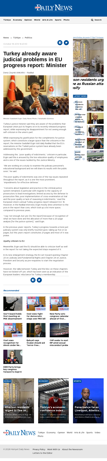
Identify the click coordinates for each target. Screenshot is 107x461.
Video (97, 433)
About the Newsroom (72, 450)
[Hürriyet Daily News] (53, 8)
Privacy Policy (39, 450)
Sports (58, 20)
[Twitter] (66, 42)
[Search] (92, 20)
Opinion (28, 20)
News (6, 38)
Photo (66, 20)
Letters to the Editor (42, 453)
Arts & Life (47, 20)
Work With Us (53, 450)
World (37, 20)
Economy (17, 20)
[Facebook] (59, 42)
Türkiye (7, 20)
